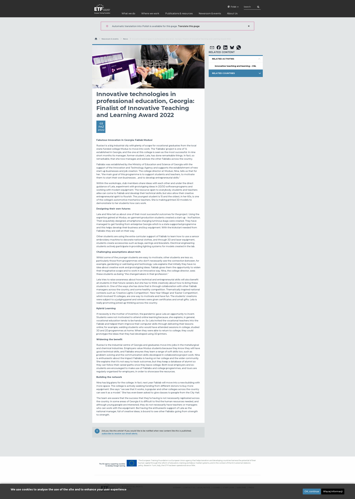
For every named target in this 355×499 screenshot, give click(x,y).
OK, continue (312, 491)
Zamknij (249, 26)
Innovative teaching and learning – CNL (235, 66)
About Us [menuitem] (232, 13)
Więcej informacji (333, 491)
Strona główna (96, 39)
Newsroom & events (110, 39)
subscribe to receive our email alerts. (120, 433)
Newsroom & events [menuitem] (210, 13)
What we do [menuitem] (128, 13)
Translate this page (189, 26)
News (125, 39)
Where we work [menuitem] (150, 13)
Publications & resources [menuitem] (179, 13)
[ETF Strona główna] (105, 10)
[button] (212, 47)
